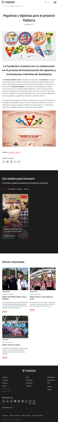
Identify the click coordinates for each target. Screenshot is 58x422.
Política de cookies (26, 415)
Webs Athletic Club (8, 408)
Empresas (29, 386)
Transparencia (51, 380)
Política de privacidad (14, 415)
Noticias (7, 6)
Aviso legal (5, 415)
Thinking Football (7, 389)
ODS (49, 383)
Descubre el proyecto (10, 236)
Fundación (17, 152)
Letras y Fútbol (6, 392)
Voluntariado (30, 380)
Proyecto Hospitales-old (13, 229)
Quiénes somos (51, 377)
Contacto (49, 387)
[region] (29, 129)
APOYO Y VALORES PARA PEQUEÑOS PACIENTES (13, 231)
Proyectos (4, 377)
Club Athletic (30, 383)
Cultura (4, 386)
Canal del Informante (37, 415)
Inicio (3, 6)
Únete (27, 377)
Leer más (4, 311)
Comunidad (11, 152)
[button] (4, 128)
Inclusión (5, 383)
